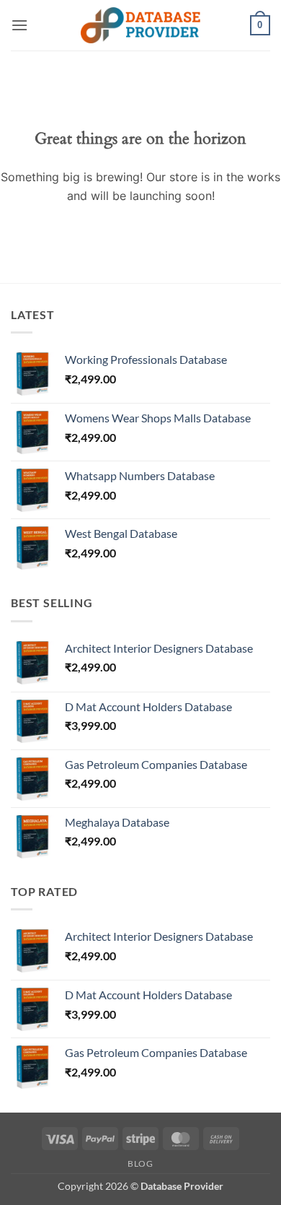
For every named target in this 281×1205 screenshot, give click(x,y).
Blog (140, 1163)
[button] (19, 25)
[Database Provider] (140, 25)
